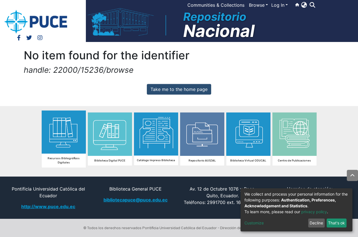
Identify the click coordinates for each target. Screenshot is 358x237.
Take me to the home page (179, 89)
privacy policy (314, 211)
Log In (277, 5)
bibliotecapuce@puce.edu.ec (135, 200)
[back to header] (352, 175)
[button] (303, 4)
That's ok (336, 222)
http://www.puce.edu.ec (48, 206)
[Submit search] (312, 5)
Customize (254, 222)
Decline (316, 222)
